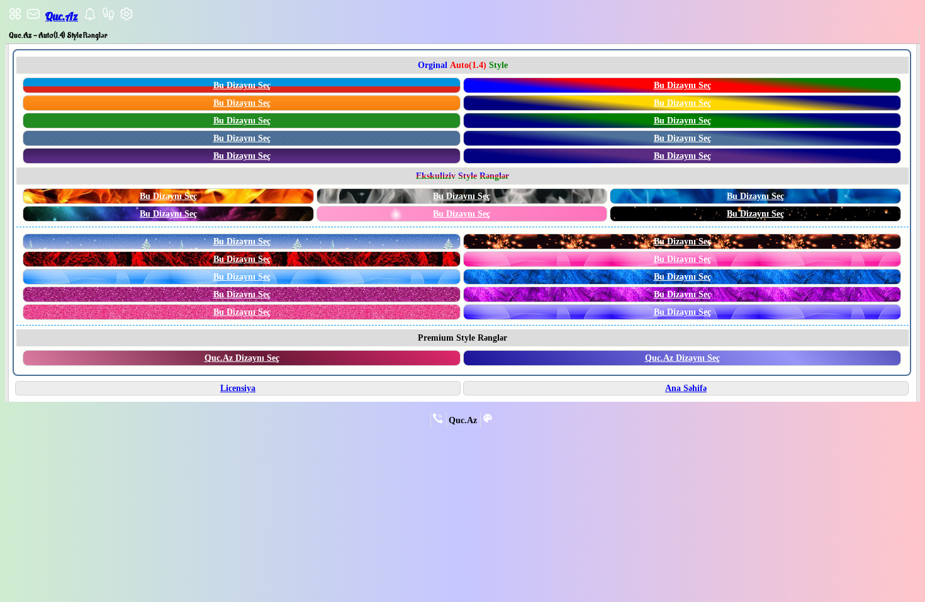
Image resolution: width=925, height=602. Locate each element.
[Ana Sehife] (15, 18)
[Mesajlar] (33, 18)
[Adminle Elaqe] (438, 421)
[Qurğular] (126, 18)
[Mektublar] (90, 18)
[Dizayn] (488, 421)
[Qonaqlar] (108, 18)
